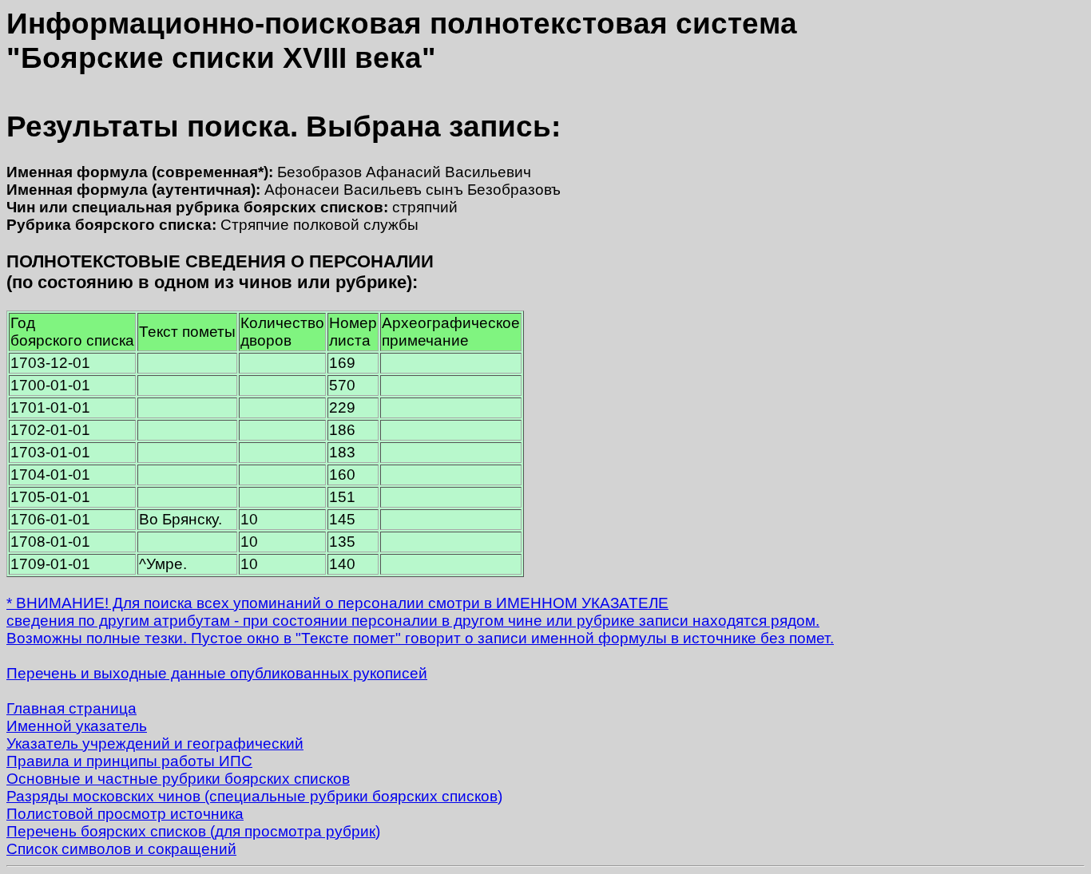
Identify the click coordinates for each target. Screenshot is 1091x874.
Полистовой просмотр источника (125, 813)
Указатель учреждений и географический (154, 743)
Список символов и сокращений (121, 848)
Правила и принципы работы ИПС (129, 761)
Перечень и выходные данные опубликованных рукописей (216, 673)
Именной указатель (76, 726)
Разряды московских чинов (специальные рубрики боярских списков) (254, 796)
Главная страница (71, 708)
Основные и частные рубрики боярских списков (178, 778)
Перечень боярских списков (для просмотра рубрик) (193, 831)
